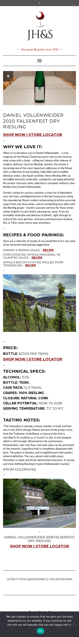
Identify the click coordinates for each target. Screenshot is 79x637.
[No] (74, 624)
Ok (40, 631)
